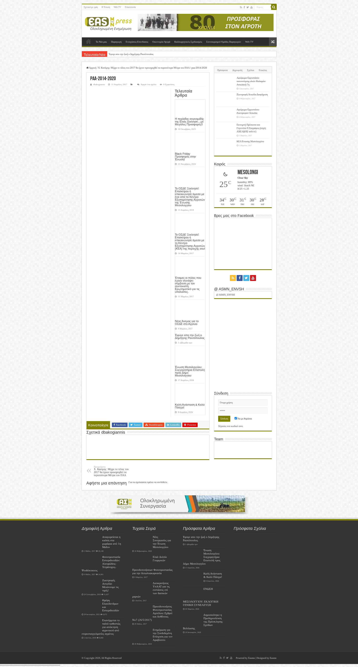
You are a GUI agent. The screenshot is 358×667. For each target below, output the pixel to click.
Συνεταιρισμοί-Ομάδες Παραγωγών (223, 41)
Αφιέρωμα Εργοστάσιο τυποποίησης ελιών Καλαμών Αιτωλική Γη (251, 81)
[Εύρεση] (274, 7)
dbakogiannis (99, 84)
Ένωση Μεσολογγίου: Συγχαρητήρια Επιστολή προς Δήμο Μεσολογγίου (190, 371)
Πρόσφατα (222, 70)
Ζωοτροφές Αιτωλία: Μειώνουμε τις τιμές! (110, 585)
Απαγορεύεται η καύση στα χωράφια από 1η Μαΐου (111, 542)
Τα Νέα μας (101, 41)
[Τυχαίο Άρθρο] (273, 41)
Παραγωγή (116, 41)
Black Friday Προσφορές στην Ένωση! (185, 156)
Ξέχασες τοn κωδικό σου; (230, 426)
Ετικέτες (263, 70)
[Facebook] (244, 7)
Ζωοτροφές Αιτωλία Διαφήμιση (252, 94)
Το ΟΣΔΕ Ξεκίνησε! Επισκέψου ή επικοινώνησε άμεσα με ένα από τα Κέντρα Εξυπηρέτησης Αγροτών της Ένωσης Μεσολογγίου (190, 197)
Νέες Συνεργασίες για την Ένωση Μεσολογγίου (162, 542)
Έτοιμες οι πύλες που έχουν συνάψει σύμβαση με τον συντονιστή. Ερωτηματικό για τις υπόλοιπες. (188, 284)
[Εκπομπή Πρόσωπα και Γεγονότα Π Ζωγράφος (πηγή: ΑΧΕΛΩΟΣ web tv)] (225, 129)
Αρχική (88, 41)
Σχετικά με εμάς (91, 7)
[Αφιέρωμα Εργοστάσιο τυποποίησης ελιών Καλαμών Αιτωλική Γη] (225, 82)
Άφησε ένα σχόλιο (148, 84)
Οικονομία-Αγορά (161, 41)
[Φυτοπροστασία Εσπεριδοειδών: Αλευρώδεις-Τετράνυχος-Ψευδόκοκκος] (91, 561)
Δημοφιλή (237, 70)
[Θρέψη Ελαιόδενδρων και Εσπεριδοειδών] (91, 605)
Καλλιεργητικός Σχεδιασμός (188, 41)
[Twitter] (247, 7)
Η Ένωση (106, 7)
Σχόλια (250, 70)
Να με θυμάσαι (244, 418)
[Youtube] (251, 7)
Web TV (117, 7)
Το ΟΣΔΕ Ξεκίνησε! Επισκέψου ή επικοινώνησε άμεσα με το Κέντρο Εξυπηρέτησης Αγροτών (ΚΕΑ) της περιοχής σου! (190, 241)
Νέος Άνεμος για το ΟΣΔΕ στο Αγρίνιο (187, 322)
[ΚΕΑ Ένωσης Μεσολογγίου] (225, 146)
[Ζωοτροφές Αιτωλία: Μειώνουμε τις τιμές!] (91, 585)
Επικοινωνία (130, 7)
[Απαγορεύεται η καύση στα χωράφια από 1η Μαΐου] (91, 541)
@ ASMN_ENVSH (229, 289)
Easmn (251, 658)
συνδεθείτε (162, 482)
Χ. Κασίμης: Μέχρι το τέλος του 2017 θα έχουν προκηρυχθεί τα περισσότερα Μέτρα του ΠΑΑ (144, 67)
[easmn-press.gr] (108, 24)
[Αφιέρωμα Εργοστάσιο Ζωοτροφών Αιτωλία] (225, 114)
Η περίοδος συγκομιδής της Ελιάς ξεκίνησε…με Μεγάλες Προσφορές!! (189, 121)
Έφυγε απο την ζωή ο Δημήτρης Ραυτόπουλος (131, 54)
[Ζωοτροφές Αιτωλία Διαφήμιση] (225, 99)
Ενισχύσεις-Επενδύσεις (137, 41)
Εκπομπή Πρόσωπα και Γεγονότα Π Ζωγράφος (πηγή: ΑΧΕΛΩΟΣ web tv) (251, 128)
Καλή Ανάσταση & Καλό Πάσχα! (190, 406)
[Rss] (241, 7)
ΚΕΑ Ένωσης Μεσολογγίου (250, 141)
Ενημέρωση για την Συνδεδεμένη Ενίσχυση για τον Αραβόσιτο (162, 634)
